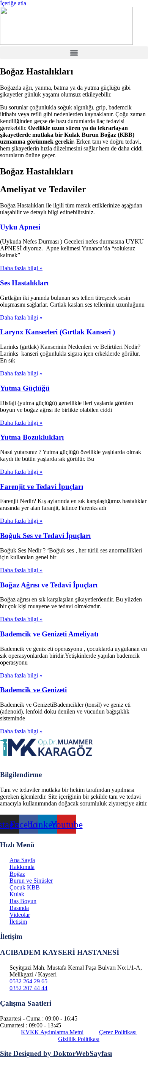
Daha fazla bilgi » (21, 268)
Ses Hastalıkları (24, 283)
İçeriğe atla (13, 3)
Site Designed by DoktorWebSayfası (56, 1053)
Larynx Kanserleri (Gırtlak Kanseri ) (57, 332)
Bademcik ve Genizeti (33, 690)
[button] (74, 52)
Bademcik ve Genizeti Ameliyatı (49, 634)
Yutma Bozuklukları (32, 437)
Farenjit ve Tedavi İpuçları (41, 487)
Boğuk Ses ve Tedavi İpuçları (45, 536)
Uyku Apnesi (20, 227)
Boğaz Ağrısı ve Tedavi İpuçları (49, 585)
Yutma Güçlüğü (25, 388)
